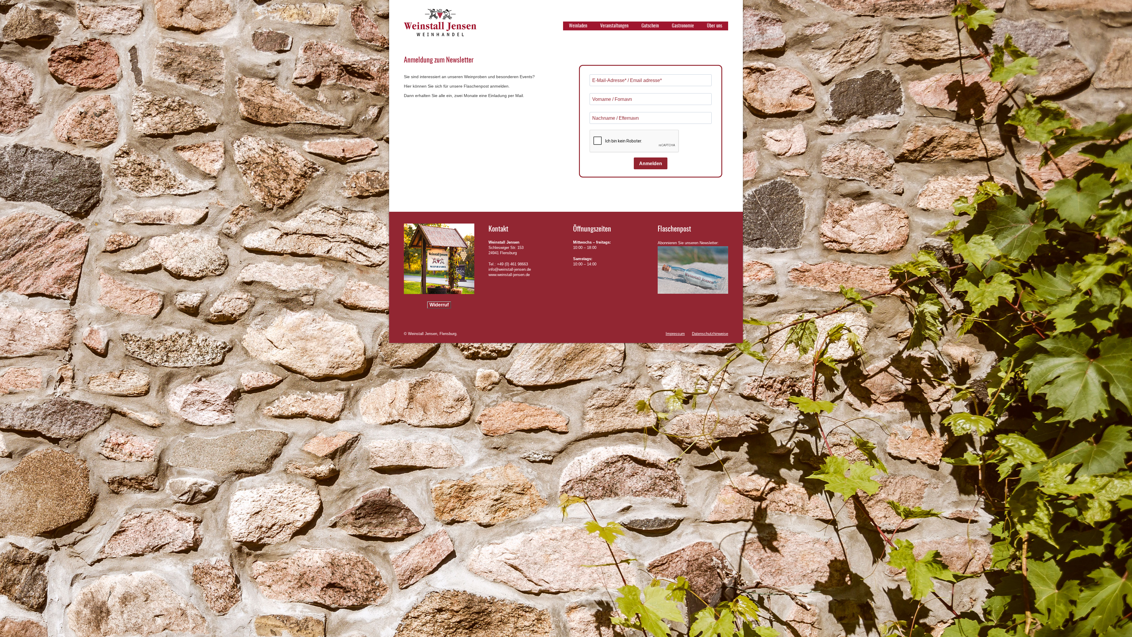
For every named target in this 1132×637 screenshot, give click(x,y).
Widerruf (439, 304)
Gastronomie (683, 26)
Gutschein (650, 26)
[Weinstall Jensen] (440, 25)
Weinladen (578, 26)
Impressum (675, 333)
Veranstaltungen (614, 26)
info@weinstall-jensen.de (509, 269)
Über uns (714, 26)
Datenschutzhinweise (710, 333)
